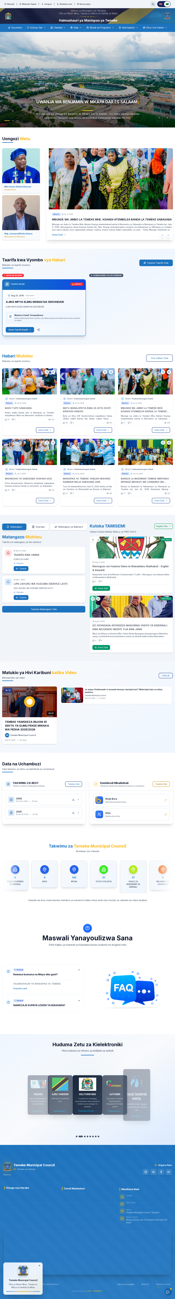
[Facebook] (160, 1180)
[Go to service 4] (86, 1144)
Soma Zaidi (52, 239)
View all (165, 683)
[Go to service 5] (89, 1144)
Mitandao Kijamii (29, 4)
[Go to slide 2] (12, 128)
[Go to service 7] (94, 1144)
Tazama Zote (74, 791)
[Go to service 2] (80, 1144)
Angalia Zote (162, 534)
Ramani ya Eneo (163, 1292)
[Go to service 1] (78, 1144)
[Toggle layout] (39, 1265)
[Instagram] (145, 1180)
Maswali (10, 4)
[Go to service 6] (91, 1144)
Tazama (22, 576)
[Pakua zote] (73, 807)
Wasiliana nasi (66, 4)
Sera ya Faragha (126, 1292)
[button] (43, 987)
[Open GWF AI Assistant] (168, 1292)
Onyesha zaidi (20, 996)
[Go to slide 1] (7, 128)
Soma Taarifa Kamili (18, 337)
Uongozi (48, 4)
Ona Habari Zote (159, 365)
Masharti (145, 1292)
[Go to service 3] (83, 1144)
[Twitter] (168, 1180)
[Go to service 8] (97, 1144)
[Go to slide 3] (17, 128)
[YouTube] (152, 1180)
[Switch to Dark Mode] (153, 4)
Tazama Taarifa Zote (157, 270)
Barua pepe (85, 4)
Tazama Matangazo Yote (44, 617)
